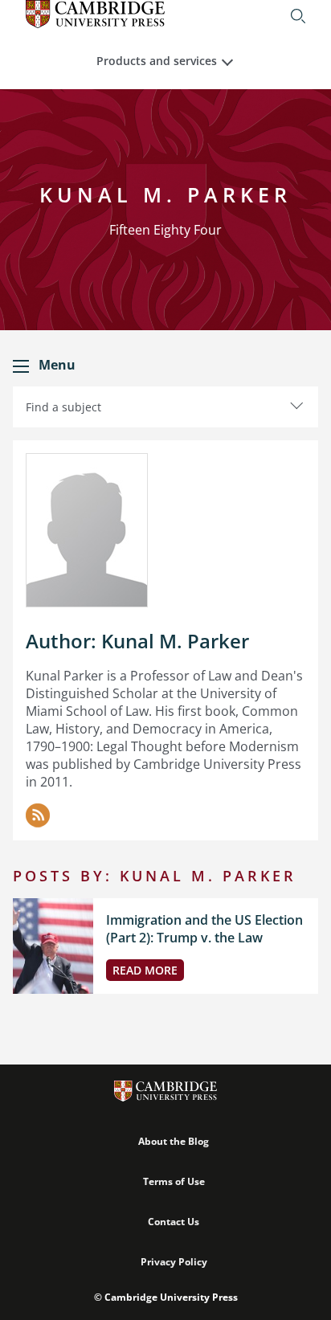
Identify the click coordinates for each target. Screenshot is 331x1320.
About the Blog (173, 1141)
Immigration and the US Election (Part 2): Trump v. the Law (204, 928)
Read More (145, 970)
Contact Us (173, 1221)
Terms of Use (174, 1181)
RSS (38, 815)
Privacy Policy (174, 1262)
